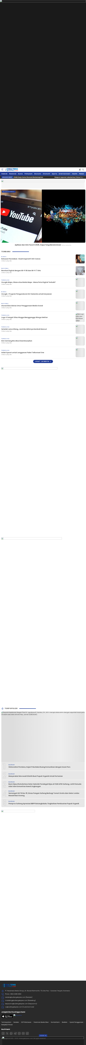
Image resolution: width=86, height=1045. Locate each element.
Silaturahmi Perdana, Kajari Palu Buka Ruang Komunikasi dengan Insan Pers (39, 767)
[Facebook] (3, 1033)
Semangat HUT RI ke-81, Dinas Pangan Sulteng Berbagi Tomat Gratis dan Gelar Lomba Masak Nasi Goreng (44, 794)
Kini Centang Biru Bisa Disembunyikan (16, 341)
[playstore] (18, 1015)
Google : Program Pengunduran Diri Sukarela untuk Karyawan (26, 294)
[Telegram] (15, 1033)
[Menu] (2, 169)
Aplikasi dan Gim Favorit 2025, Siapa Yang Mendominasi (38, 245)
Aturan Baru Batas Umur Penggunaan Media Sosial (22, 306)
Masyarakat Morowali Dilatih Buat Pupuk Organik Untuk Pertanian (36, 776)
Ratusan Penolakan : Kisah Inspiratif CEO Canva (20, 259)
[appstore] (7, 1018)
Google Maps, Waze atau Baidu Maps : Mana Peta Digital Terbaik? (28, 282)
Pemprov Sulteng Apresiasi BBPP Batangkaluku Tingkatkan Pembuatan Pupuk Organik (44, 803)
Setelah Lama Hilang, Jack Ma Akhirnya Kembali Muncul (24, 329)
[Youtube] (23, 1033)
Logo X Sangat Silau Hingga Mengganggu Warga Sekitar (24, 317)
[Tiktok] (27, 1033)
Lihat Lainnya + (43, 361)
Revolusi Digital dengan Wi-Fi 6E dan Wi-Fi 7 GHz (21, 270)
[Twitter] (7, 1033)
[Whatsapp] (11, 1033)
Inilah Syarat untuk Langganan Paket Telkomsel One (22, 352)
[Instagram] (19, 1033)
